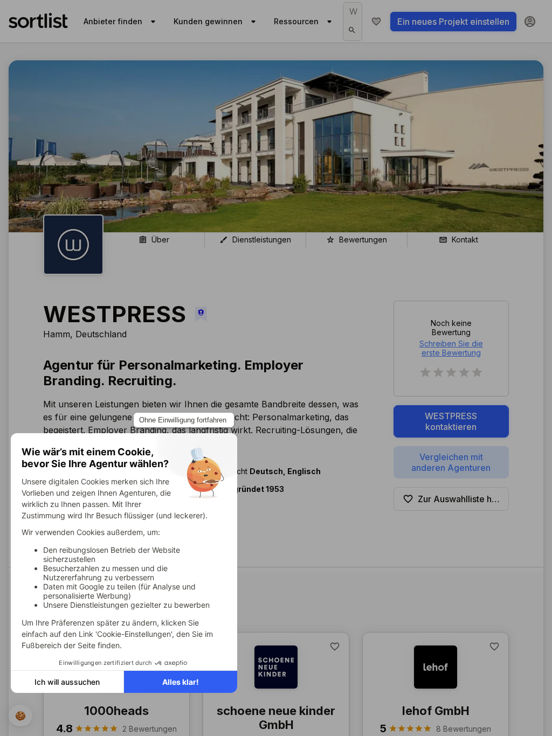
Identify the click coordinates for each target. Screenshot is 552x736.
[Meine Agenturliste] (376, 21)
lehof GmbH (436, 711)
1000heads (116, 711)
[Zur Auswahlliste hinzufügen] (335, 647)
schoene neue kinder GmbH (276, 718)
